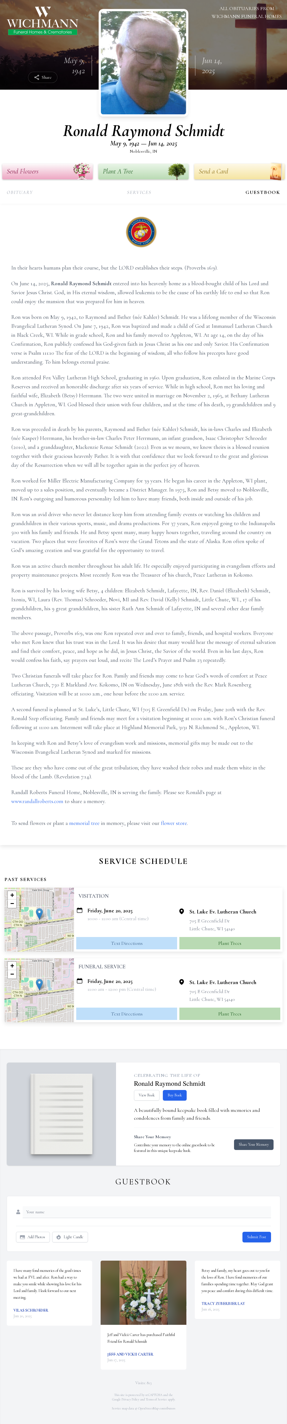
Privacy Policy (130, 1399)
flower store (174, 823)
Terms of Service (156, 1399)
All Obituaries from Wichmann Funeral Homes (247, 12)
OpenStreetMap (148, 1408)
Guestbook (263, 192)
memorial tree (84, 823)
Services (139, 192)
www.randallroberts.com (37, 801)
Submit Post (256, 1237)
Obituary (20, 192)
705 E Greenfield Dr (209, 921)
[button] (39, 914)
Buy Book (175, 1095)
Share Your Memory (254, 1144)
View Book (147, 1095)
